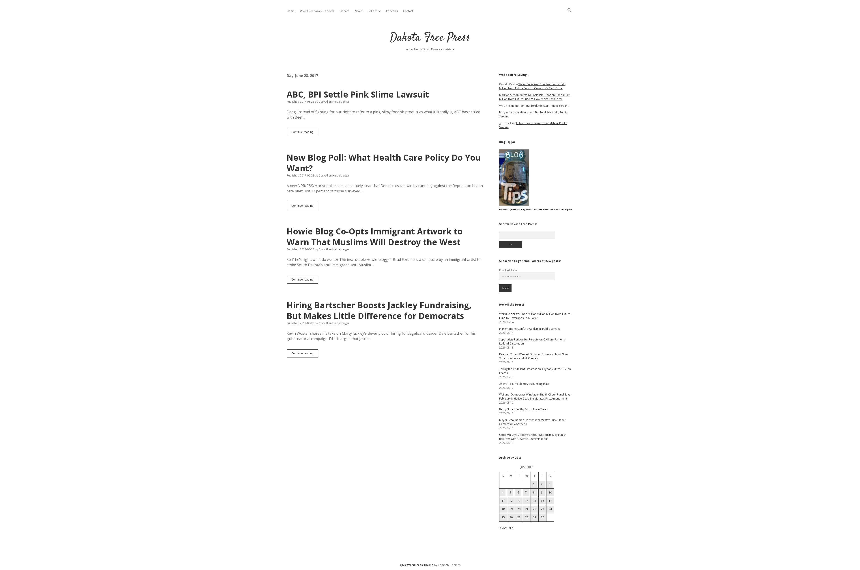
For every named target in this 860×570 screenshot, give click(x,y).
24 (550, 509)
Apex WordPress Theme (416, 565)
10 (550, 492)
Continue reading (304, 133)
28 (526, 517)
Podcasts (392, 11)
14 (526, 501)
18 (503, 509)
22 (534, 509)
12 (511, 501)
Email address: (508, 270)
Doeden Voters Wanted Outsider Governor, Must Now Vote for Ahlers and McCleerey (533, 356)
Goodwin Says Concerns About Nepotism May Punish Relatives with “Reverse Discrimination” (532, 437)
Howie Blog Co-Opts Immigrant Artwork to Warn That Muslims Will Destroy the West (374, 236)
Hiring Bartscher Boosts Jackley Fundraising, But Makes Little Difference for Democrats (379, 310)
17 (550, 501)
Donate (344, 11)
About (358, 11)
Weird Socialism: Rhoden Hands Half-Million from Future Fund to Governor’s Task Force (532, 86)
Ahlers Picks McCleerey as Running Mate (524, 384)
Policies (372, 11)
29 (534, 517)
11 (503, 501)
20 (518, 509)
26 (511, 517)
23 (542, 509)
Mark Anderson (509, 95)
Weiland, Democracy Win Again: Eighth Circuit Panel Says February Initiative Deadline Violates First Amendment (534, 396)
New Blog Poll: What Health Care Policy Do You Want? (384, 163)
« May (503, 528)
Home (291, 11)
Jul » (511, 528)
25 (503, 517)
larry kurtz (505, 112)
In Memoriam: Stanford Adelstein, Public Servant (538, 106)
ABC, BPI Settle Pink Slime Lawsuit (358, 94)
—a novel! (317, 11)
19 (511, 509)
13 (518, 501)
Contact (408, 11)
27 (518, 517)
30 (542, 517)
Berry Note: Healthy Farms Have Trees (523, 409)
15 (534, 501)
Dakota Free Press (430, 38)
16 (542, 501)
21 (526, 509)
